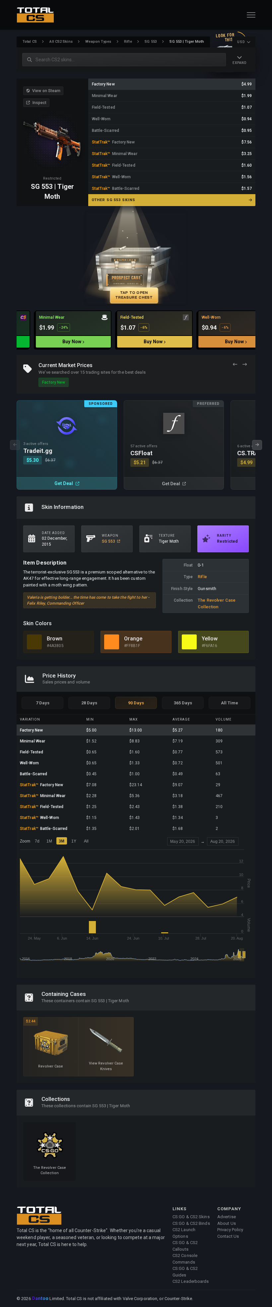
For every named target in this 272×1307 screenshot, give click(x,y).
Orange (133, 638)
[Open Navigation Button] (251, 15)
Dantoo (40, 1298)
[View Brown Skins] (34, 641)
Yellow (210, 638)
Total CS (30, 41)
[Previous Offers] (235, 364)
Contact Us (228, 1236)
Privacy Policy (230, 1229)
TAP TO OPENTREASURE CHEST (134, 295)
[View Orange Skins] (111, 641)
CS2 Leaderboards (190, 1281)
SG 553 (151, 41)
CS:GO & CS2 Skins (191, 1216)
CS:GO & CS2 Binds (191, 1223)
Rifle (128, 41)
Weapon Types (98, 41)
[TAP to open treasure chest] (136, 258)
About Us (226, 1223)
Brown (55, 638)
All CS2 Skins (60, 41)
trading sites (98, 372)
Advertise (226, 1216)
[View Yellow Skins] (189, 641)
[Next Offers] (244, 364)
